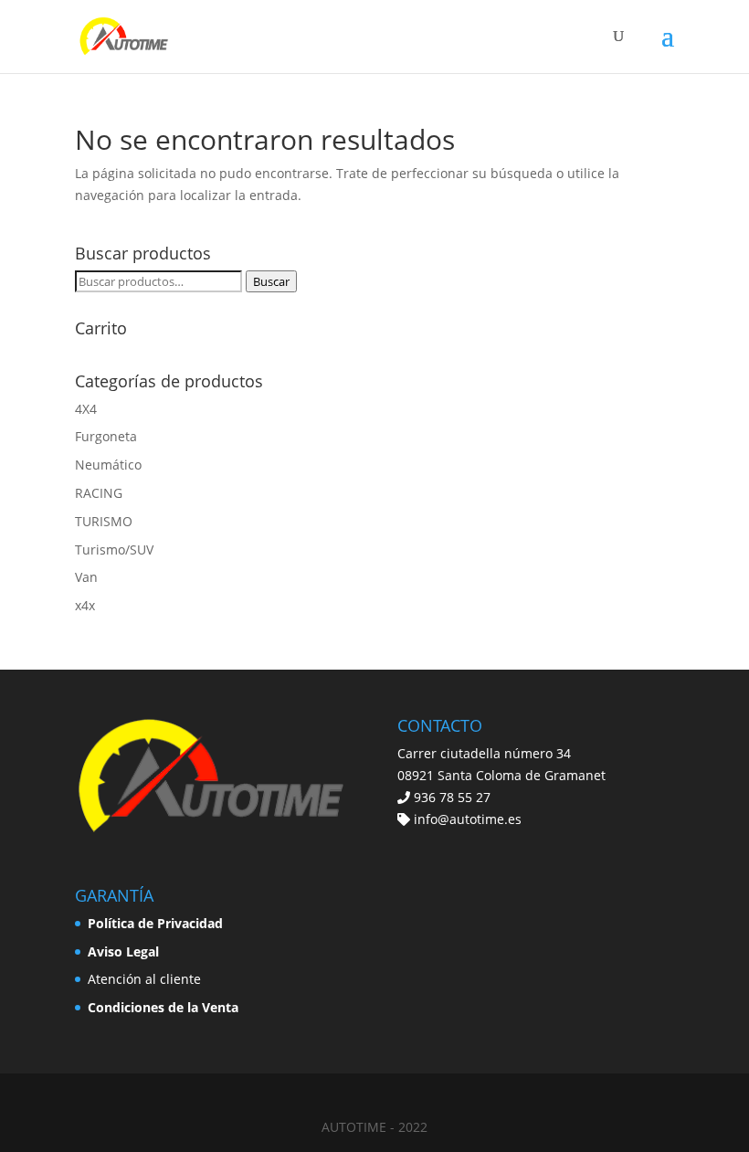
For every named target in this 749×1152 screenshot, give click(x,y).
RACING (98, 493)
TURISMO (103, 521)
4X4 (86, 408)
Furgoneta (106, 436)
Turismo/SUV (114, 549)
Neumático (108, 464)
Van (86, 577)
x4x (85, 605)
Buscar (271, 281)
